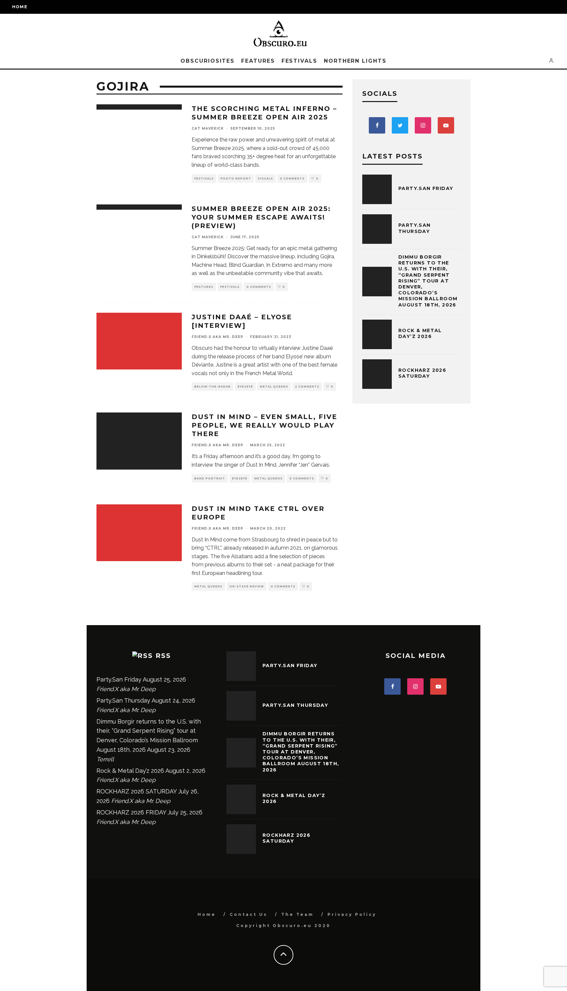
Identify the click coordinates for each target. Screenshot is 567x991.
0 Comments (292, 178)
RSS (163, 656)
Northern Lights (355, 61)
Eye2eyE (245, 386)
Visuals (265, 178)
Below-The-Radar (212, 386)
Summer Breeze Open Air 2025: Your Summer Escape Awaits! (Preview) (261, 217)
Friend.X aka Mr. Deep (217, 337)
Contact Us (248, 914)
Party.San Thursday (414, 228)
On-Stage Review (246, 586)
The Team (297, 914)
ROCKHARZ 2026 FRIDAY (131, 812)
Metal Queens (274, 386)
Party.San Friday (425, 188)
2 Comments (307, 386)
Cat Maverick (208, 128)
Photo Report (235, 178)
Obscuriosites (207, 61)
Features (258, 61)
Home (19, 6)
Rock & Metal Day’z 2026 (420, 333)
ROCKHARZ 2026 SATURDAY (422, 373)
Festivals (299, 61)
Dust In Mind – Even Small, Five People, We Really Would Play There (264, 425)
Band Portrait (209, 478)
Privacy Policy (351, 914)
